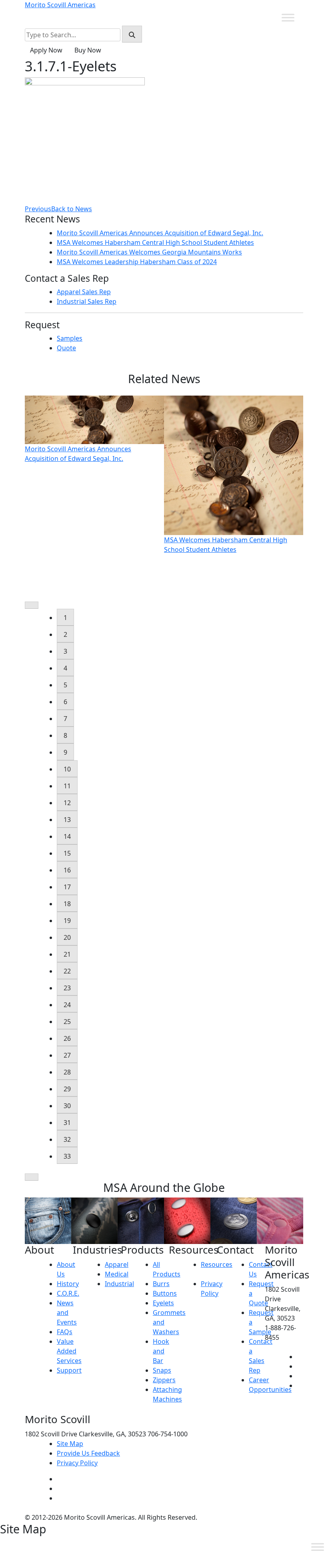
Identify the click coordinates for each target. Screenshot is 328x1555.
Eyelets (163, 1303)
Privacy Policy (77, 1462)
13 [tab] (67, 819)
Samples (69, 338)
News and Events (67, 1313)
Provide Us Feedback (88, 1453)
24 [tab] (67, 1004)
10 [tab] (67, 769)
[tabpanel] (94, 429)
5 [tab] (65, 685)
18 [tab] (67, 903)
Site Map (70, 1443)
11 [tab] (67, 786)
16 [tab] (67, 870)
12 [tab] (67, 802)
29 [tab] (67, 1088)
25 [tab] (67, 1021)
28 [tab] (67, 1072)
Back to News (71, 208)
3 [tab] (65, 651)
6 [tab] (65, 701)
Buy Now (87, 50)
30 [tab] (67, 1105)
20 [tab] (67, 937)
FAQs (64, 1331)
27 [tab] (67, 1055)
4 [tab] (65, 668)
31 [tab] (67, 1122)
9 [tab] (65, 752)
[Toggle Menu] (288, 17)
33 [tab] (67, 1156)
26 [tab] (67, 1038)
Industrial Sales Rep (86, 301)
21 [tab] (67, 954)
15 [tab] (67, 853)
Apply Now (46, 50)
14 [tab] (67, 836)
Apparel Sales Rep (84, 291)
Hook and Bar (161, 1351)
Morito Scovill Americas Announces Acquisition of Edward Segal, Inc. (160, 232)
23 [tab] (67, 987)
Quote (66, 347)
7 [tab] (65, 718)
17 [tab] (67, 887)
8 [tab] (65, 735)
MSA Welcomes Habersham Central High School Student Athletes (155, 242)
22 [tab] (67, 971)
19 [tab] (67, 920)
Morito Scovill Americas (60, 4)
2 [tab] (65, 634)
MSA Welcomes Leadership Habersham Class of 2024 (137, 261)
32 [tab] (67, 1139)
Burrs (161, 1283)
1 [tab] (65, 617)
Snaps (162, 1370)
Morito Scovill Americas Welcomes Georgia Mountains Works (149, 252)
